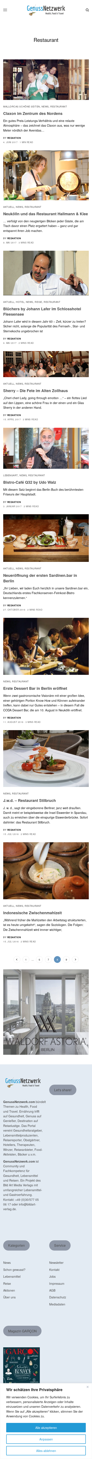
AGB (52, 1290)
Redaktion (14, 137)
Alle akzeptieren (46, 1427)
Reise (38, 301)
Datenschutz (57, 1297)
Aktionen (9, 1290)
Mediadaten (57, 1304)
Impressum (56, 1283)
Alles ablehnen (46, 1451)
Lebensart (10, 475)
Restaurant (58, 106)
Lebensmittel (12, 1276)
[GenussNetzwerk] (46, 10)
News (45, 106)
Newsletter (56, 1262)
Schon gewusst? (14, 1269)
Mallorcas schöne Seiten (21, 106)
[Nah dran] (87, 1386)
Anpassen (46, 1439)
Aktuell (8, 206)
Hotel (20, 301)
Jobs (52, 1276)
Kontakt (54, 1269)
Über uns (9, 1297)
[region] (46, 1421)
